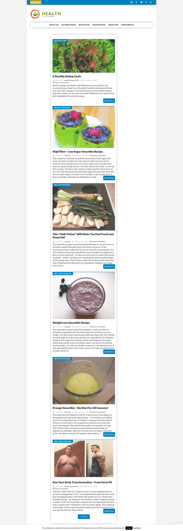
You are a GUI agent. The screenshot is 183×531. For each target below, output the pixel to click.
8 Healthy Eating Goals (67, 76)
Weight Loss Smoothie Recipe (71, 322)
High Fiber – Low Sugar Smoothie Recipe (78, 151)
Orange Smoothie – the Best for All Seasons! (80, 408)
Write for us (35, 2)
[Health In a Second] (46, 13)
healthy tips (113, 25)
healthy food (84, 25)
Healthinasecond (71, 80)
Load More (83, 517)
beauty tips (54, 25)
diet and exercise (68, 25)
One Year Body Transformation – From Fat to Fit (82, 482)
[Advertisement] (38, 67)
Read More (137, 528)
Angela (67, 155)
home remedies (127, 25)
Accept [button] (129, 528)
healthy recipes (99, 25)
